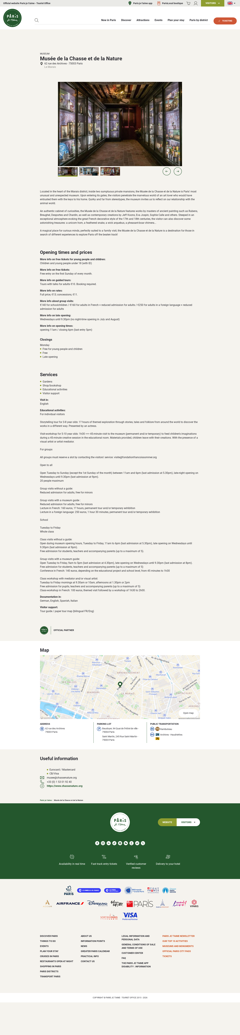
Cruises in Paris (49, 956)
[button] (166, 171)
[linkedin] (109, 843)
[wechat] (126, 843)
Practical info (90, 956)
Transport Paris (50, 976)
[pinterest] (120, 843)
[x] (143, 843)
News (84, 946)
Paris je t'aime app (142, 3)
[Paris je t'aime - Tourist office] (12, 18)
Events (44, 946)
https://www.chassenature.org (64, 786)
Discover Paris (49, 936)
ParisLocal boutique (172, 3)
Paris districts (49, 971)
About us (86, 936)
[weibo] (137, 843)
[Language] (232, 3)
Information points (93, 941)
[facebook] (97, 843)
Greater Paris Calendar (95, 951)
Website (167, 822)
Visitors (186, 822)
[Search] (37, 20)
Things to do (48, 941)
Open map (188, 713)
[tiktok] (114, 843)
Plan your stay (49, 951)
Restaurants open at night (56, 961)
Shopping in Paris (50, 966)
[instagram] (103, 843)
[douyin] (131, 843)
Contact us (88, 961)
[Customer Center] (196, 3)
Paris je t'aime (46, 800)
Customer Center (132, 953)
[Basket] (188, 3)
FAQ (124, 958)
